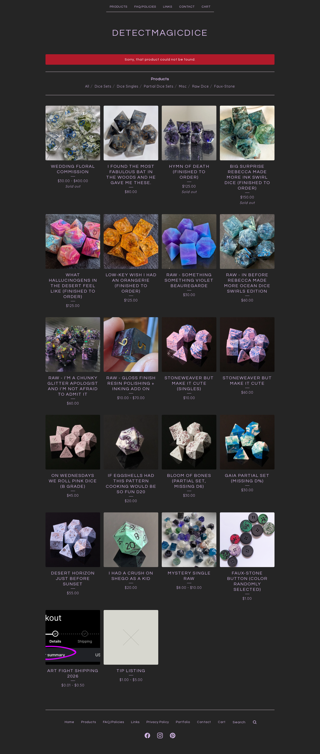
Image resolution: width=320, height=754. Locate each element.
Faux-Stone (224, 86)
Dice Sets (103, 86)
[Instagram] (160, 735)
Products (118, 6)
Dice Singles (127, 86)
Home (69, 722)
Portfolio (183, 722)
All (87, 86)
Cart (206, 6)
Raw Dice (200, 86)
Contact (187, 6)
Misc (183, 86)
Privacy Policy (158, 722)
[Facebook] (147, 735)
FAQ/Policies (145, 6)
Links (167, 6)
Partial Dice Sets (158, 86)
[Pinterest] (172, 735)
